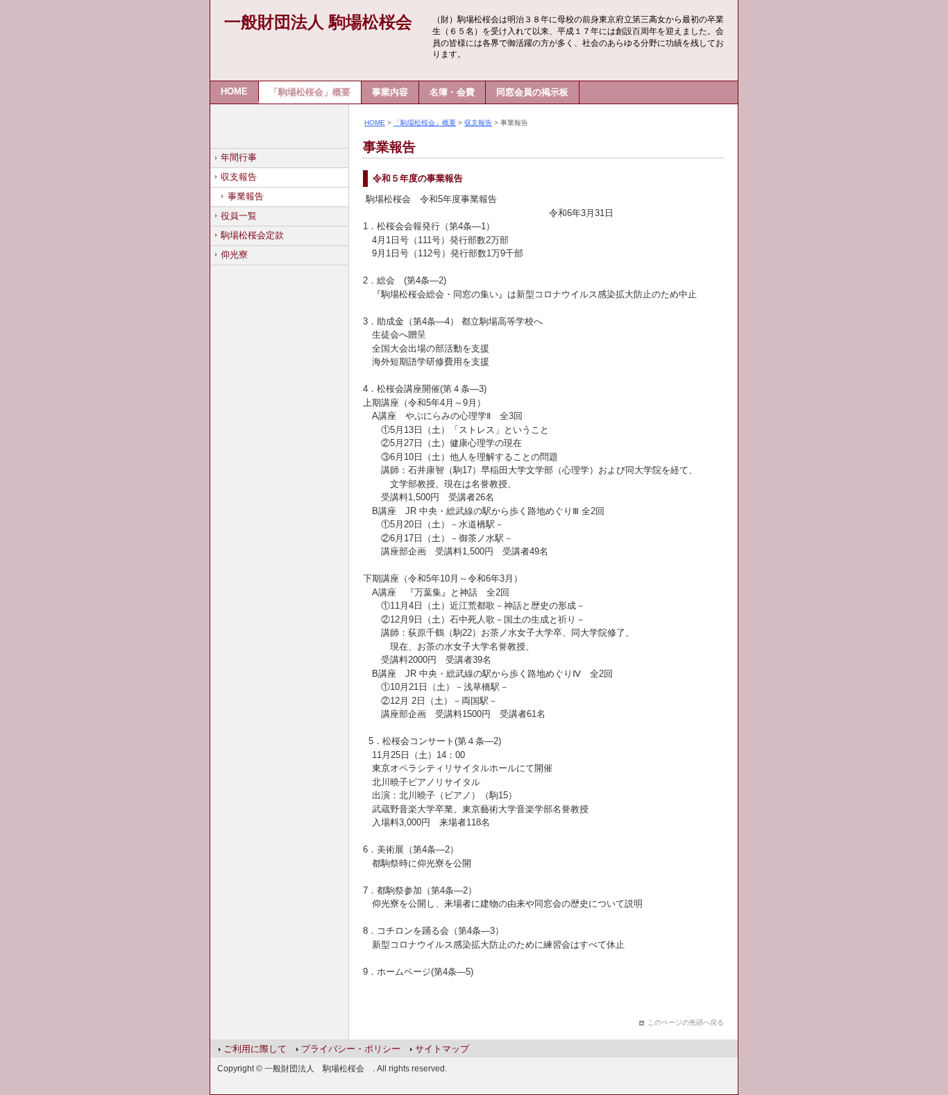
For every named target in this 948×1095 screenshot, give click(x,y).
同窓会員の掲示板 (532, 92)
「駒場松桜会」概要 (309, 92)
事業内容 (390, 92)
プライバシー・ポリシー (350, 1049)
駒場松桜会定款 (252, 235)
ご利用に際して (255, 1049)
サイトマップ (442, 1049)
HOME (234, 91)
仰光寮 (234, 254)
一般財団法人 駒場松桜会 (318, 22)
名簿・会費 (452, 92)
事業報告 (246, 196)
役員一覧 (239, 216)
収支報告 (239, 177)
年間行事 (239, 157)
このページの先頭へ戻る (685, 1022)
